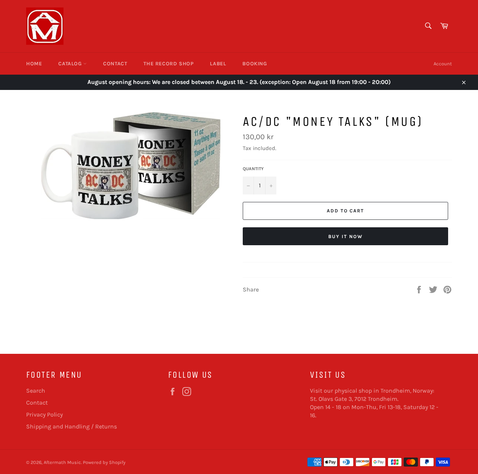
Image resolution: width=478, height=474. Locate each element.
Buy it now (345, 236)
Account (443, 63)
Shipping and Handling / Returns (71, 426)
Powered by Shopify (104, 462)
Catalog (70, 63)
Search (35, 390)
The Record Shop (168, 63)
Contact (115, 63)
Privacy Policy (44, 414)
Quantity (253, 168)
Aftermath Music (62, 462)
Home (34, 63)
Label (218, 63)
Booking (254, 63)
